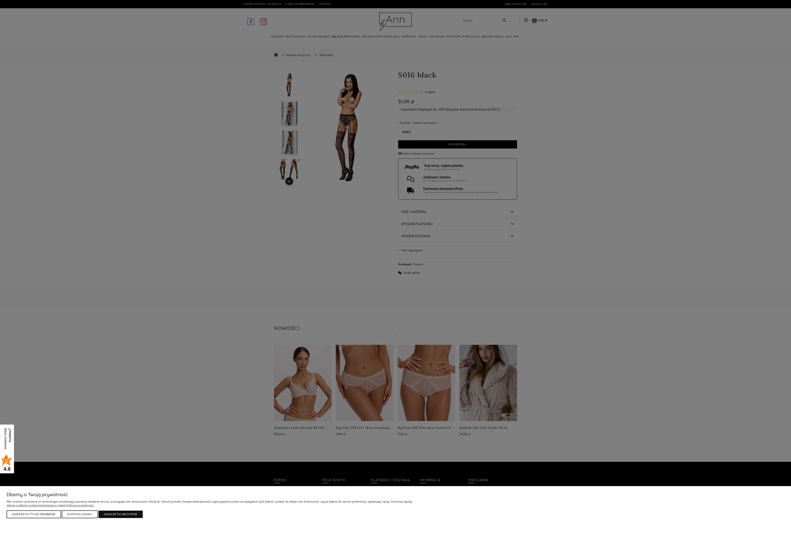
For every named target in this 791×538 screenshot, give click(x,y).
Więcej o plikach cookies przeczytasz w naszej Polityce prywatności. (50, 505)
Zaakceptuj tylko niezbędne (33, 514)
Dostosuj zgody (79, 514)
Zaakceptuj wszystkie (120, 514)
